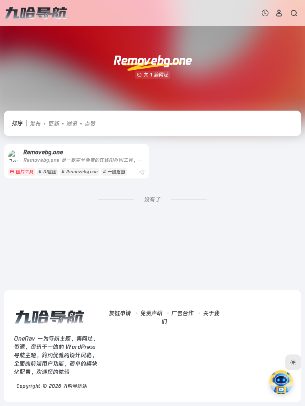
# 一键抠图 (114, 172)
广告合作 (183, 313)
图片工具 (24, 172)
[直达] (142, 172)
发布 (35, 123)
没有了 (152, 199)
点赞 (90, 123)
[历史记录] (265, 13)
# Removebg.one (80, 172)
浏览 (71, 123)
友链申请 (120, 313)
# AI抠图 (47, 172)
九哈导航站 (75, 386)
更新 (53, 123)
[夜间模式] (293, 362)
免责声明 (151, 313)
